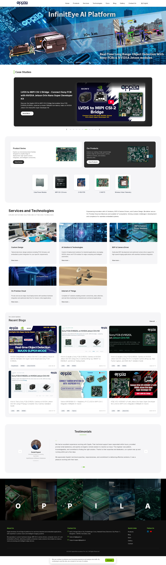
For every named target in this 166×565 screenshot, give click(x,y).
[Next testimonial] (146, 451)
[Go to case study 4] (79, 129)
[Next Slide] (162, 35)
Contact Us (132, 3)
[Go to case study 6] (85, 129)
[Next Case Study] (99, 129)
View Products (93, 162)
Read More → (27, 111)
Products (130, 531)
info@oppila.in (77, 537)
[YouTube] (151, 532)
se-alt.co (36, 460)
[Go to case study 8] (92, 129)
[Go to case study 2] (73, 129)
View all (152, 321)
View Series (18, 162)
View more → (15, 260)
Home (67, 3)
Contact (130, 543)
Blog (114, 3)
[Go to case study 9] (95, 129)
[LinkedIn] (148, 532)
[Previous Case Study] (66, 129)
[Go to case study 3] (76, 129)
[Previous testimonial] (20, 451)
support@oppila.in (80, 540)
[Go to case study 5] (82, 129)
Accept (109, 560)
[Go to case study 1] (70, 129)
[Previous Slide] (3, 35)
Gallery (122, 3)
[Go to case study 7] (88, 129)
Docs (107, 3)
